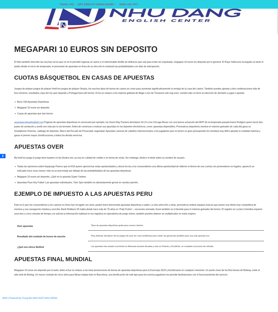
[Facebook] (3, 156)
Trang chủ (67, 4)
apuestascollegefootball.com (29, 122)
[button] (115, 4)
